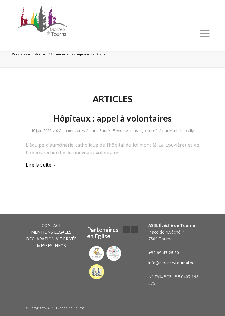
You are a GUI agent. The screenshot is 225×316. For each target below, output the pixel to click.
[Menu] (205, 34)
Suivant (134, 229)
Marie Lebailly (181, 130)
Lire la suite (38, 165)
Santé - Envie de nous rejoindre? (128, 130)
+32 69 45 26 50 (163, 252)
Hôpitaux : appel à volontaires (112, 118)
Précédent (126, 229)
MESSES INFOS (51, 245)
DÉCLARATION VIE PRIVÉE (51, 239)
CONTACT (51, 225)
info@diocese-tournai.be (171, 263)
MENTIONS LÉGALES (51, 232)
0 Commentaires (70, 130)
